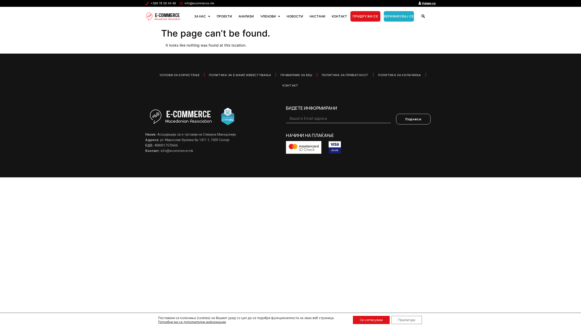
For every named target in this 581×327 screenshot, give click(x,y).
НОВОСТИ (295, 16)
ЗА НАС (200, 16)
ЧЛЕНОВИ (268, 16)
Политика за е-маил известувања (240, 75)
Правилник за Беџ (296, 75)
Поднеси (413, 119)
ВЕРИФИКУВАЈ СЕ (399, 16)
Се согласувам (371, 320)
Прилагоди (406, 320)
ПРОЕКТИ (224, 16)
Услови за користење (179, 75)
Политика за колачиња (399, 75)
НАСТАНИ (317, 16)
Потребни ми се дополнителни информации (192, 322)
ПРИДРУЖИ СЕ (365, 16)
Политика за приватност (345, 75)
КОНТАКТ (339, 16)
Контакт (290, 85)
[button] (423, 16)
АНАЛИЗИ (246, 16)
